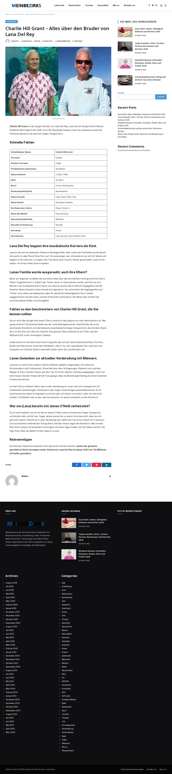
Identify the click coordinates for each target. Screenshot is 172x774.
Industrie (65, 645)
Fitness (65, 619)
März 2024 (10, 689)
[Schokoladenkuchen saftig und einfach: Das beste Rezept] (125, 80)
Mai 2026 (10, 594)
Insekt (64, 648)
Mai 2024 (10, 681)
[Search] (161, 5)
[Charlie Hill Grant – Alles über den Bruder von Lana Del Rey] (58, 81)
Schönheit (66, 689)
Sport (64, 711)
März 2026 (10, 601)
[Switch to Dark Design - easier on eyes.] (165, 5)
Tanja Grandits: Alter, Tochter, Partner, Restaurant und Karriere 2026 (149, 46)
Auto (64, 590)
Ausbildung (67, 586)
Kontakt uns (129, 5)
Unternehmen (68, 732)
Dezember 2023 (13, 699)
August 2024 (11, 670)
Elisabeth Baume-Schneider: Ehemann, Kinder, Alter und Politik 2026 (148, 63)
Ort (63, 678)
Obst (64, 674)
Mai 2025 (10, 637)
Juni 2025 (10, 634)
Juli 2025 (9, 630)
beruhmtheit (11, 21)
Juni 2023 (10, 721)
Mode (64, 667)
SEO (64, 692)
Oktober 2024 (12, 663)
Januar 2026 (11, 608)
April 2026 (10, 597)
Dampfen (66, 605)
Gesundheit (102, 5)
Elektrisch (66, 608)
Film (63, 616)
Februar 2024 (12, 692)
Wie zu (116, 5)
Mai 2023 (10, 725)
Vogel (64, 740)
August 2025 (11, 627)
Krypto (65, 652)
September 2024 (13, 667)
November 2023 (13, 703)
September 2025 (13, 623)
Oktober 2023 (12, 707)
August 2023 (11, 714)
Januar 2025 (11, 652)
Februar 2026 (12, 605)
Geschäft (66, 623)
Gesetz (65, 630)
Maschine (66, 659)
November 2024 (13, 659)
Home (7, 14)
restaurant (66, 685)
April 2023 (10, 729)
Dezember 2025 (13, 612)
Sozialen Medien (69, 699)
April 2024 (10, 685)
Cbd (63, 601)
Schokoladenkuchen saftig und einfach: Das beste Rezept (150, 78)
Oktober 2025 (12, 619)
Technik (89, 5)
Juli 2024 (10, 674)
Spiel (64, 703)
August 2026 (11, 583)
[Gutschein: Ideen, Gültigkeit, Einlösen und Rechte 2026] (125, 32)
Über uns (163, 769)
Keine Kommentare (63, 41)
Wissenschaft (68, 751)
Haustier (65, 637)
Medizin (65, 663)
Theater (65, 718)
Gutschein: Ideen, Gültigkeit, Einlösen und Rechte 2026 (149, 30)
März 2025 (10, 645)
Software (66, 696)
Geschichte (67, 627)
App (63, 583)
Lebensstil (59, 5)
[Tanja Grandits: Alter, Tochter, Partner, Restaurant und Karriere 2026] (125, 47)
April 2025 (10, 641)
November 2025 (13, 616)
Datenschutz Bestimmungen (132, 769)
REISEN (65, 681)
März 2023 (10, 732)
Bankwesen (67, 594)
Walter (15, 41)
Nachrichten (75, 5)
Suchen (121, 93)
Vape (64, 736)
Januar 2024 (11, 696)
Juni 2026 (10, 590)
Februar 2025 (12, 648)
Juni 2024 (10, 678)
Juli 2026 (9, 586)
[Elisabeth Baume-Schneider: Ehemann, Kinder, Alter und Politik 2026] (125, 63)
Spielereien (66, 707)
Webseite (66, 743)
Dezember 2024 (13, 656)
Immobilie (66, 641)
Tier (63, 721)
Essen (64, 612)
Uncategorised (68, 725)
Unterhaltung (68, 729)
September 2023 (13, 711)
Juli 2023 (9, 718)
